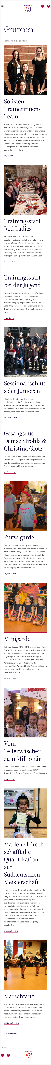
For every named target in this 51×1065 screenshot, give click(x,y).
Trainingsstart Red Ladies (22, 224)
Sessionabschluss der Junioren (25, 387)
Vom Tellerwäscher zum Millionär (22, 751)
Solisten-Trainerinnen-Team (22, 108)
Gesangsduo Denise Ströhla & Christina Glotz (25, 440)
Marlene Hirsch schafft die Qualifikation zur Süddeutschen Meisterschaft (24, 863)
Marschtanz (19, 996)
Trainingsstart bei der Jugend (22, 281)
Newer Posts (10, 1033)
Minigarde (17, 638)
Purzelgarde (19, 537)
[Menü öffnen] (2, 6)
